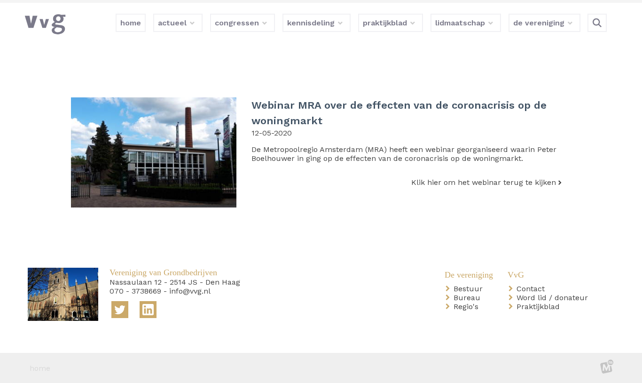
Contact (532, 288)
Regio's (467, 306)
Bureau (468, 297)
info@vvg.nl (190, 291)
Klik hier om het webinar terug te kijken (483, 182)
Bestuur (470, 288)
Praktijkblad (540, 306)
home (40, 368)
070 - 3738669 (135, 291)
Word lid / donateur (554, 297)
